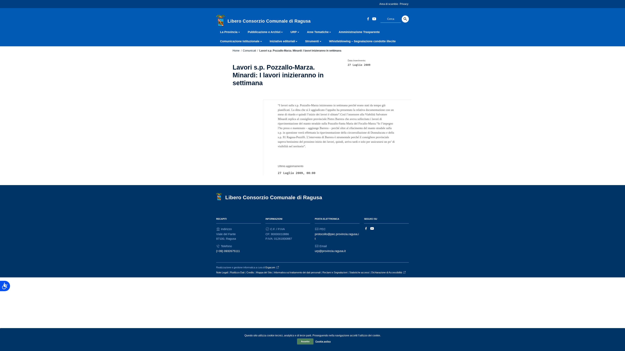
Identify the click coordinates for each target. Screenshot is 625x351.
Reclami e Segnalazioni (334, 272)
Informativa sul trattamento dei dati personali (297, 272)
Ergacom (270, 267)
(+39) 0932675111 (228, 251)
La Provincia (228, 32)
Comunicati (249, 50)
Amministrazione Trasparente (359, 32)
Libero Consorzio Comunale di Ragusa (273, 197)
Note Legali (222, 272)
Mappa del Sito (264, 272)
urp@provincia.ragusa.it (330, 251)
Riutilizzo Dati (237, 272)
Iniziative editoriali (282, 41)
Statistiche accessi (359, 272)
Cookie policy (323, 341)
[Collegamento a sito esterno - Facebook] (368, 18)
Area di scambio (388, 4)
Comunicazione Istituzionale (239, 41)
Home (236, 50)
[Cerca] (405, 19)
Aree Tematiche (318, 32)
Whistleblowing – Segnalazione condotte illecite (362, 41)
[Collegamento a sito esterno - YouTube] (374, 18)
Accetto (305, 341)
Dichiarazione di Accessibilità (386, 272)
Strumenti (312, 41)
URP (294, 32)
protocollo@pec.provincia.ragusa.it (337, 236)
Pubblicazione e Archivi (264, 32)
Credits (250, 272)
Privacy (404, 4)
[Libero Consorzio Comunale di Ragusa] (220, 20)
